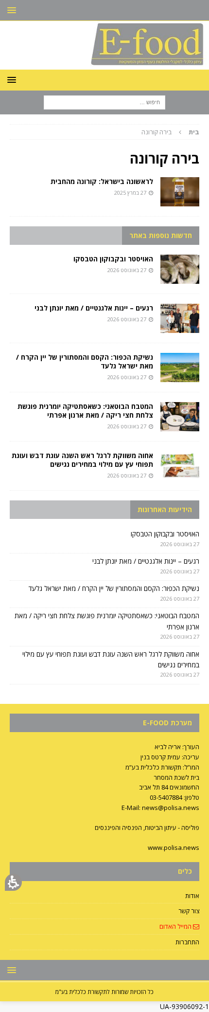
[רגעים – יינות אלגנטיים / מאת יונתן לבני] (179, 318)
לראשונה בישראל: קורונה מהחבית (102, 181)
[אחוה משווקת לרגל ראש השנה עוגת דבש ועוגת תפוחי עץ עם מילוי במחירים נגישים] (179, 465)
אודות (192, 895)
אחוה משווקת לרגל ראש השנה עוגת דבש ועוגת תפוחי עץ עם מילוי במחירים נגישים (82, 460)
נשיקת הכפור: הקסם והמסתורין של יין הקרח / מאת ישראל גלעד (84, 361)
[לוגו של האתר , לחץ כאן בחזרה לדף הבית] (104, 63)
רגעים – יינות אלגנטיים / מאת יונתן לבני (94, 308)
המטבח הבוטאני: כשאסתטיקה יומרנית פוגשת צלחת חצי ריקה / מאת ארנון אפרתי (85, 411)
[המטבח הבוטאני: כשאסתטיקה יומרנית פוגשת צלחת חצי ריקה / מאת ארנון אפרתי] (179, 416)
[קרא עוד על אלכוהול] (179, 191)
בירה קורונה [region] (170, 132)
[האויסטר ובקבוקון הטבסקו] (179, 269)
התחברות (187, 942)
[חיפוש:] (104, 101)
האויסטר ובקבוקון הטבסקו (113, 258)
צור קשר (188, 910)
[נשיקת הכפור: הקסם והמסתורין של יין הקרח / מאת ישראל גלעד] (179, 367)
